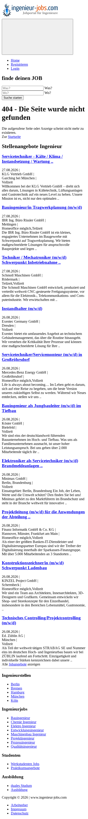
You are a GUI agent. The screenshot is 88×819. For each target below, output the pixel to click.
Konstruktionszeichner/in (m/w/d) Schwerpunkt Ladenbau (33, 565)
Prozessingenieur (23, 742)
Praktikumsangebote (25, 768)
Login (15, 68)
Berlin (15, 684)
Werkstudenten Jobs (25, 764)
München (17, 696)
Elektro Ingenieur (23, 726)
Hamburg (17, 692)
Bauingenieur (20, 718)
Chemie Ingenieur (23, 722)
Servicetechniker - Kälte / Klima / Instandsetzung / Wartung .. (32, 159)
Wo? (47, 93)
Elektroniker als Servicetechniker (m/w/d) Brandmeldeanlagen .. (40, 463)
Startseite (14, 137)
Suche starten (13, 97)
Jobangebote (18, 664)
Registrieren (19, 64)
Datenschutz (19, 813)
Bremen (16, 688)
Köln (14, 700)
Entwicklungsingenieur (27, 730)
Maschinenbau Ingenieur (28, 734)
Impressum (18, 809)
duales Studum (21, 786)
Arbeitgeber (19, 805)
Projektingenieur (22, 738)
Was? (48, 88)
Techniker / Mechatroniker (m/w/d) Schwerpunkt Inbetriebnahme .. (34, 260)
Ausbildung (19, 790)
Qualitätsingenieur (24, 746)
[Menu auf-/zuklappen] (37, 37)
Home (15, 60)
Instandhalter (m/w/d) (22, 308)
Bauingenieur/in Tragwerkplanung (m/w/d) (42, 207)
